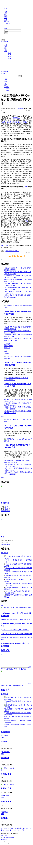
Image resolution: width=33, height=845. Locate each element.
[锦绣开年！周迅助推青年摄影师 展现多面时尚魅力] (18, 715)
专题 (9, 53)
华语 (5, 351)
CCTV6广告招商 (19, 830)
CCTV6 (6, 21)
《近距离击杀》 (16, 118)
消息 (5, 8)
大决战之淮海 (6, 774)
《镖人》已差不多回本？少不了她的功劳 (16, 634)
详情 (8, 511)
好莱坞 (6, 353)
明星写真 (5, 690)
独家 (5, 49)
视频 (5, 16)
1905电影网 (4, 41)
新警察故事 (5, 758)
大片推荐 (5, 732)
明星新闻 (7, 348)
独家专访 (5, 650)
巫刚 (26, 186)
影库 (5, 20)
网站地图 (11, 828)
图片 (9, 55)
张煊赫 (9, 122)
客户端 (6, 90)
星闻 (5, 47)
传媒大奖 (8, 251)
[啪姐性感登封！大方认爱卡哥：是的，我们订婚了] (18, 707)
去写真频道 (4, 694)
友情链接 (9, 830)
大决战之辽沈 (6, 788)
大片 (5, 18)
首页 (5, 12)
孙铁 (26, 221)
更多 (5, 51)
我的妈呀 (4, 818)
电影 (5, 45)
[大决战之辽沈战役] (7, 784)
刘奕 (19, 122)
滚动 (9, 58)
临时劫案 (4, 741)
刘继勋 (25, 122)
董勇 (3, 122)
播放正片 (4, 511)
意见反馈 (4, 835)
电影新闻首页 (8, 346)
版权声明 (25, 828)
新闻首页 (7, 344)
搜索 (5, 28)
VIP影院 (7, 23)
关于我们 (4, 828)
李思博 (14, 122)
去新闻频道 (4, 553)
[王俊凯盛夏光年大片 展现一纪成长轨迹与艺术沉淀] (18, 699)
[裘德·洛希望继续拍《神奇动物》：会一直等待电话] (18, 722)
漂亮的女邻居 (6, 801)
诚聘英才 (18, 828)
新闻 (5, 14)
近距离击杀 (15, 251)
